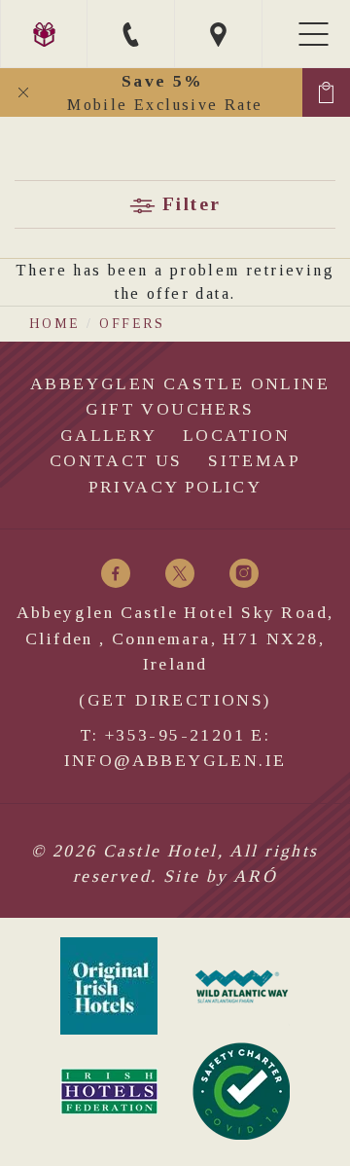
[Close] (24, 92)
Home (55, 323)
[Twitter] (179, 573)
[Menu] (316, 34)
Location (236, 435)
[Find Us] (218, 34)
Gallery (109, 435)
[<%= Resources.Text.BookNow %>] (326, 92)
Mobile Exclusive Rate (164, 92)
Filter (189, 204)
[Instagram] (244, 573)
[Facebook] (115, 573)
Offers (131, 323)
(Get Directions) (174, 700)
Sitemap (254, 460)
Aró (255, 876)
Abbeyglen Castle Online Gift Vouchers (180, 396)
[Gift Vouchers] (44, 34)
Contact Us (116, 460)
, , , (175, 638)
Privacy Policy (175, 486)
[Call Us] (131, 34)
